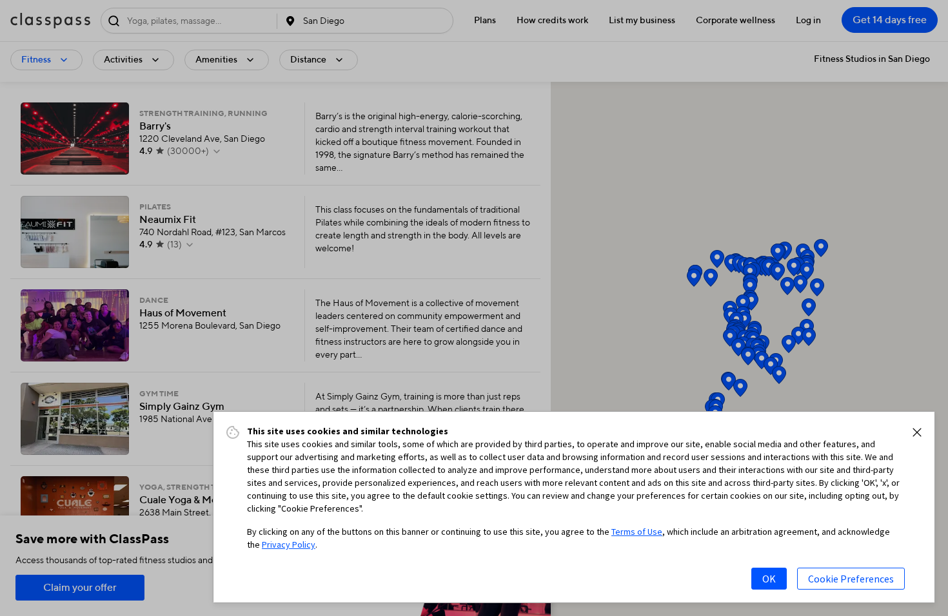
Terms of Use (636, 531)
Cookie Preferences (851, 578)
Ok (769, 578)
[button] (917, 432)
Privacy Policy (288, 544)
